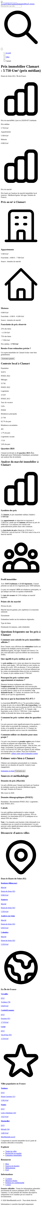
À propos (31, 4)
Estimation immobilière (13, 1155)
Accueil (3, 4)
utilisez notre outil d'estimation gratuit (24, 753)
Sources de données (12, 1166)
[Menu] (2, 49)
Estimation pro (20, 771)
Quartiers (13, 4)
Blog (26, 4)
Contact (8, 1185)
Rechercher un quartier (13, 1153)
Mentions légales (11, 1181)
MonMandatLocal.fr (8, 1137)
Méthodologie (10, 1168)
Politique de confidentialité (14, 1183)
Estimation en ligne (7, 771)
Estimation (20, 4)
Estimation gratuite (8, 358)
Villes (8, 4)
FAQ (7, 1170)
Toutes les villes (11, 1151)
